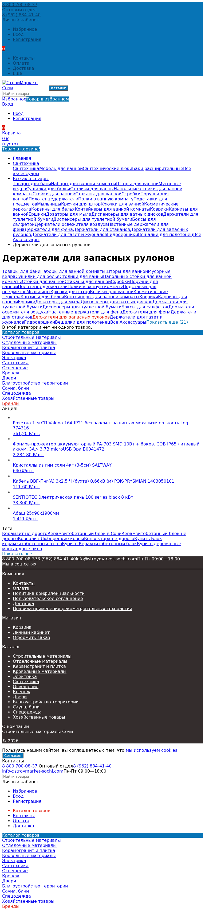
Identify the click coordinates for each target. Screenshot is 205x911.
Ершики (37, 214)
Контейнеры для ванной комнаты (112, 209)
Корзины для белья (53, 209)
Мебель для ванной (61, 168)
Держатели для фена (49, 229)
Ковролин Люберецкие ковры (51, 538)
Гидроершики (122, 234)
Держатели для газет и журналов (69, 234)
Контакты (24, 58)
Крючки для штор (81, 204)
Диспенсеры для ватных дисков (127, 214)
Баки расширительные (157, 168)
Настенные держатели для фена (85, 312)
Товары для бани (32, 183)
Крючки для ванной (122, 204)
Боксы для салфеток (144, 306)
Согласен (12, 756)
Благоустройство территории (45, 701)
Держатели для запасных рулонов (71, 317)
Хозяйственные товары (39, 717)
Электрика (25, 676)
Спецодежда (27, 712)
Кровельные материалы (39, 671)
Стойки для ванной (54, 193)
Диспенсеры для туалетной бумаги (92, 219)
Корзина (22, 627)
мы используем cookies (151, 750)
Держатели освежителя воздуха (71, 224)
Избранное (35, 99)
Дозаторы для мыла (68, 214)
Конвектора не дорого (109, 538)
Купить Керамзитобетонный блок (99, 543)
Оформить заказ (31, 637)
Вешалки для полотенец (165, 234)
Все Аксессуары (128, 322)
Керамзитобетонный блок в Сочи (84, 533)
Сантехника (26, 163)
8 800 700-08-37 (19, 4)
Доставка (23, 68)
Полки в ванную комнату (105, 198)
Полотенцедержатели (53, 198)
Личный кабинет (31, 632)
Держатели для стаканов (101, 229)
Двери (20, 696)
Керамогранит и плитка (39, 666)
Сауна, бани (26, 707)
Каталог (58, 88)
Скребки (130, 193)
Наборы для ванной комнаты (83, 183)
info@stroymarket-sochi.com (106, 558)
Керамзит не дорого (25, 533)
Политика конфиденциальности (49, 593)
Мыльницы (49, 204)
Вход (18, 34)
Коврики (159, 209)
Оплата (21, 63)
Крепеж (21, 691)
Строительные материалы (42, 656)
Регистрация (27, 39)
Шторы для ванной (137, 183)
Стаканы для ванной (98, 193)
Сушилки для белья (48, 188)
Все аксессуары (31, 178)
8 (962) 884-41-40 (21, 14)
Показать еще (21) (167, 322)
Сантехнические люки (107, 168)
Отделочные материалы (40, 661)
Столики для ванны (92, 188)
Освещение (25, 686)
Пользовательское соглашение (48, 598)
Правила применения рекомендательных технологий (72, 608)
